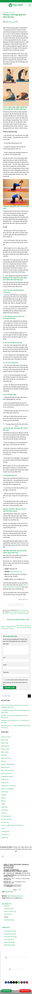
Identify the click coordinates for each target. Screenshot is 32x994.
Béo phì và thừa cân (6, 773)
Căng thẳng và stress (7, 776)
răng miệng (4, 807)
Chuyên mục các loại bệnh (8, 785)
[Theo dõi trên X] (14, 982)
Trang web (6, 672)
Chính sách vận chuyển (10, 936)
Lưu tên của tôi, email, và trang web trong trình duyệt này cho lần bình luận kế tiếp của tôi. (15, 682)
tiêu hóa (14, 613)
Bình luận (6, 643)
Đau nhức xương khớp (7, 788)
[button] (2, 5)
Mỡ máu (3, 801)
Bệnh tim (3, 761)
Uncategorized (5, 831)
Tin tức (3, 828)
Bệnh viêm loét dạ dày (9, 12)
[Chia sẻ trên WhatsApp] (9, 604)
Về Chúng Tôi (5, 834)
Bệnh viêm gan (5, 767)
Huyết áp (3, 795)
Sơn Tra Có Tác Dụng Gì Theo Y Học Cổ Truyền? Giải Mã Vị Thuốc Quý (15, 706)
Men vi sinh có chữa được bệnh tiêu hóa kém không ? (23, 627)
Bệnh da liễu (4, 740)
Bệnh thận (4, 755)
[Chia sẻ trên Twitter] (14, 604)
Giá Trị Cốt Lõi (8, 914)
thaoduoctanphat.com (16, 571)
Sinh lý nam (4, 810)
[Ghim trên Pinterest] (20, 604)
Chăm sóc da (4, 779)
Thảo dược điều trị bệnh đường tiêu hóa (12, 825)
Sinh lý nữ (4, 813)
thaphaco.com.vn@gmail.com (10, 22)
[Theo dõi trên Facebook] (6, 982)
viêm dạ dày (25, 613)
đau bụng (15, 612)
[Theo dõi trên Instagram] (8, 982)
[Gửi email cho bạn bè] (17, 604)
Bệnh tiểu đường (6, 758)
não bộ (3, 804)
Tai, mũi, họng (5, 822)
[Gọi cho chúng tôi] (19, 982)
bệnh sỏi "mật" (5, 749)
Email (5, 665)
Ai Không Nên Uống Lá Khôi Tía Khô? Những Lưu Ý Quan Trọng (15, 711)
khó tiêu (6, 613)
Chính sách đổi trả (9, 939)
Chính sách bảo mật (9, 942)
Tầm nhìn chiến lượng (10, 911)
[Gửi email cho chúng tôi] (16, 982)
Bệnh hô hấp (4, 743)
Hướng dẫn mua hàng (10, 931)
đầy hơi (24, 612)
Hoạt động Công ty (9, 920)
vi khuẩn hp (19, 613)
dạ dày (10, 612)
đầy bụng (19, 612)
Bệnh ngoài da (5, 746)
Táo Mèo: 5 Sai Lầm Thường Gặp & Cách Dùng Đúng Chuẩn (14, 716)
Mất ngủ (3, 798)
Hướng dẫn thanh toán (10, 934)
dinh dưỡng (4, 791)
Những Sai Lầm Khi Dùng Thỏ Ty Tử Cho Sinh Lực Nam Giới (15, 721)
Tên (4, 657)
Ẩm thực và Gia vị (6, 737)
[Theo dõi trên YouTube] (27, 982)
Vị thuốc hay (4, 837)
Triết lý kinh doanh (9, 908)
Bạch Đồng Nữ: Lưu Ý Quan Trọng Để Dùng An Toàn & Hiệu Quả (15, 726)
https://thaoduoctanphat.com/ (15, 896)
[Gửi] (29, 696)
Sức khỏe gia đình (6, 816)
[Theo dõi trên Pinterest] (21, 982)
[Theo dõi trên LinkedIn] (24, 982)
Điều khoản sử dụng (9, 945)
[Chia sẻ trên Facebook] (11, 604)
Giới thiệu (6, 906)
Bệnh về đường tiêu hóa (8, 764)
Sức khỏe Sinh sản (6, 819)
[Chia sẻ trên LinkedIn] (23, 604)
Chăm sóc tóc (5, 782)
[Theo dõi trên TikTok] (11, 982)
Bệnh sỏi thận (5, 752)
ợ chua (10, 613)
